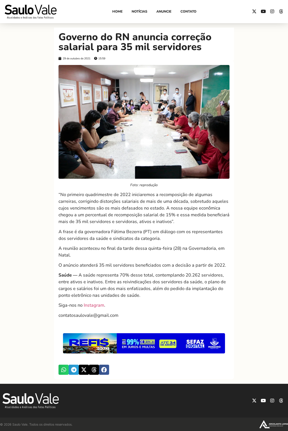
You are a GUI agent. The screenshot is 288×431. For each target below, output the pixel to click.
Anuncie (163, 11)
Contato (188, 11)
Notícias (139, 11)
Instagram (94, 305)
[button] (63, 370)
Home (117, 11)
